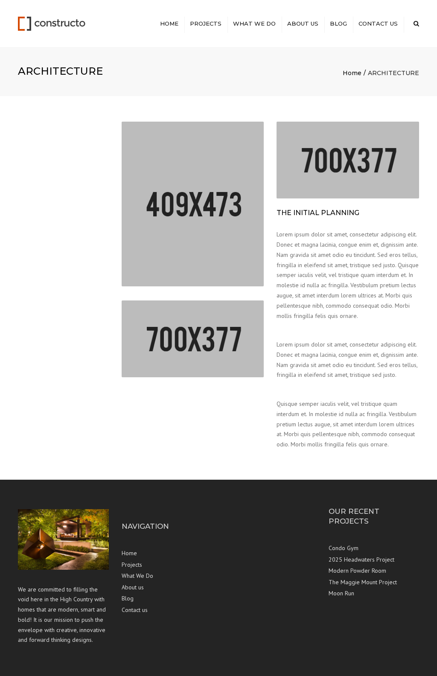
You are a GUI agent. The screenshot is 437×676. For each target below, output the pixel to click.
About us (302, 23)
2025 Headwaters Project (361, 559)
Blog (338, 23)
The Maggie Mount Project (363, 582)
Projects (205, 23)
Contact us (378, 23)
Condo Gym (343, 548)
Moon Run (341, 593)
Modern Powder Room (357, 570)
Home (169, 23)
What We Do (254, 23)
